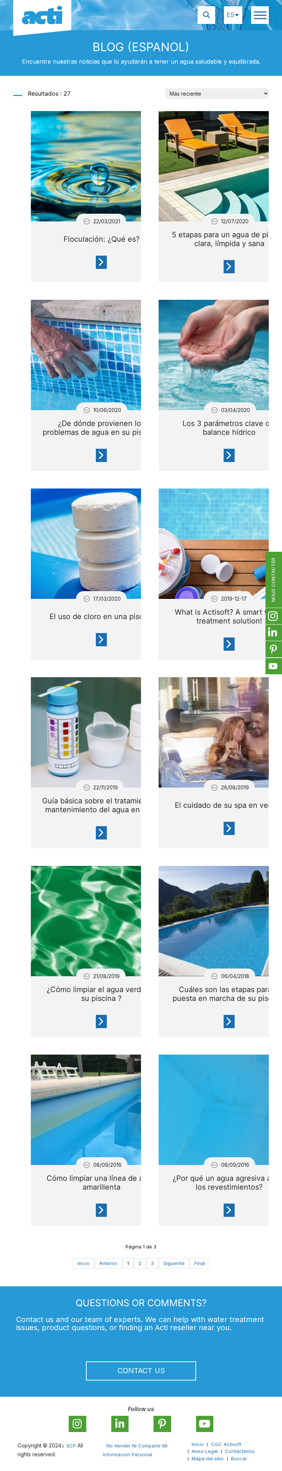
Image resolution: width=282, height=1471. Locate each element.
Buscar (239, 1458)
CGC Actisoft (226, 1444)
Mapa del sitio (208, 1458)
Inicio (198, 1444)
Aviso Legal (205, 1451)
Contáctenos (240, 1451)
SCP (71, 1446)
